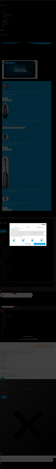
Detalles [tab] (28, 227)
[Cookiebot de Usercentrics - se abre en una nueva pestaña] (42, 224)
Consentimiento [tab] (15, 227)
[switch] (23, 240)
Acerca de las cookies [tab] (40, 227)
